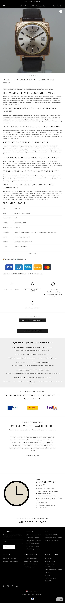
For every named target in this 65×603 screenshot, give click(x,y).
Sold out (32, 253)
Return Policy (48, 581)
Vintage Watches (49, 564)
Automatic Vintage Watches (31, 558)
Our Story (47, 572)
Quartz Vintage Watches (30, 564)
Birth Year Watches (50, 561)
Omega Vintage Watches (34, 535)
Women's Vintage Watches (10, 561)
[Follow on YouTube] (17, 586)
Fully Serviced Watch (12, 289)
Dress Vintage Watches (51, 535)
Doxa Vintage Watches (33, 546)
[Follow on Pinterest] (12, 586)
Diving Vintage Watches (52, 540)
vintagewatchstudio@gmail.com (46, 505)
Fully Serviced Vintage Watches (53, 569)
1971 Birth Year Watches (32, 331)
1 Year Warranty (49, 567)
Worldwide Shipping (32, 308)
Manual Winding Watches (31, 561)
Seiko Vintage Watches (33, 537)
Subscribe (9, 547)
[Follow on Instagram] (8, 586)
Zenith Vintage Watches (33, 543)
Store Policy (48, 575)
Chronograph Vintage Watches (53, 537)
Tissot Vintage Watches (33, 549)
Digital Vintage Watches (30, 567)
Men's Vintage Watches (9, 558)
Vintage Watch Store (50, 558)
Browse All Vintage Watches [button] (32, 320)
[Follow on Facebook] (3, 586)
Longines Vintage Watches (34, 540)
